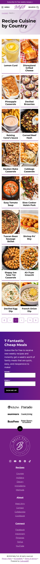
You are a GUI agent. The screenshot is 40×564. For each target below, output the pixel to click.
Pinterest (20, 538)
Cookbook (20, 516)
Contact (20, 508)
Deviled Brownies (29, 102)
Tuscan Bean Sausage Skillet (11, 239)
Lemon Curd (10, 65)
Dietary (20, 482)
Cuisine (5, 13)
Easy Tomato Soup (11, 203)
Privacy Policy (7, 559)
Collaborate (20, 512)
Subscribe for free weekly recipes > (20, 2)
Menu (7, 7)
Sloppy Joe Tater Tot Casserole (11, 275)
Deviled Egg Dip (10, 310)
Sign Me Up (11, 390)
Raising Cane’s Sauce (10, 136)
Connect (20, 523)
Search (32, 7)
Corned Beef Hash (29, 136)
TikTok (20, 542)
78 (30, 320)
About (20, 497)
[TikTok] (29, 461)
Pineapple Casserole (10, 102)
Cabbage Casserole (29, 170)
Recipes (20, 467)
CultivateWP (24, 561)
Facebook (20, 530)
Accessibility (18, 559)
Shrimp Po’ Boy (29, 237)
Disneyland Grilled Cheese (29, 68)
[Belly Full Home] (20, 7)
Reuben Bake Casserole (10, 170)
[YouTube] (15, 461)
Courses (20, 473)
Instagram (20, 534)
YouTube (20, 546)
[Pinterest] (24, 461)
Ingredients (20, 486)
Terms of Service (31, 559)
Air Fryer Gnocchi (29, 273)
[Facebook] (20, 461)
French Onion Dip (29, 310)
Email (7, 380)
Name (7, 372)
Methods (20, 490)
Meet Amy (20, 503)
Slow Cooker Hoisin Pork (29, 203)
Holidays (20, 478)
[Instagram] (10, 461)
